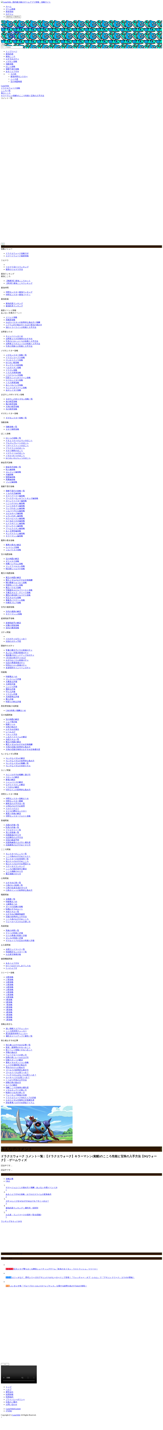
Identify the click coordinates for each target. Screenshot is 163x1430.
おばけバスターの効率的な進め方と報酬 (23, 322)
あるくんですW (12, 71)
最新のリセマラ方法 (14, 269)
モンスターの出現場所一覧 (17, 859)
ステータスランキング (15, 866)
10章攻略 (9, 997)
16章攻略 (9, 982)
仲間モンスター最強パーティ (18, 295)
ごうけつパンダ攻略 (14, 375)
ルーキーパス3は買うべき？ (18, 1077)
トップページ (11, 51)
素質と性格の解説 (13, 814)
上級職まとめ (11, 904)
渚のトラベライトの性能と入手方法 (21, 327)
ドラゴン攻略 (11, 370)
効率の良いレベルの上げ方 (17, 1057)
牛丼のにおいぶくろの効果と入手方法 (22, 341)
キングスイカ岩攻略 (14, 365)
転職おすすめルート (14, 909)
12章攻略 (9, 992)
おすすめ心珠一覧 (13, 883)
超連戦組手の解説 (13, 623)
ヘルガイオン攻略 (13, 368)
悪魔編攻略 (10, 479)
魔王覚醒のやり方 (13, 874)
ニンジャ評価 (11, 687)
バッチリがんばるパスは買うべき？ (21, 1075)
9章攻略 (9, 1000)
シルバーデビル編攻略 (15, 511)
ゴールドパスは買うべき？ (17, 1072)
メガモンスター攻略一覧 (16, 355)
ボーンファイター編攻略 (16, 501)
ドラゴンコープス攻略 (15, 358)
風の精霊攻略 (11, 404)
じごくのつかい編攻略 (15, 503)
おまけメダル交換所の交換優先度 (20, 1100)
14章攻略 (9, 987)
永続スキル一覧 (12, 739)
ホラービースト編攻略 (15, 518)
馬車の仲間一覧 (12, 930)
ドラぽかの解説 (12, 787)
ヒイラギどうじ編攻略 (15, 523)
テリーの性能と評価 (14, 933)
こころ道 (14, 79)
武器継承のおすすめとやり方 (18, 845)
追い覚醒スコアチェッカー (17, 1029)
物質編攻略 (10, 477)
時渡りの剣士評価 (13, 702)
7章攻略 (9, 1005)
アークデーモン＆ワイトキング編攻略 (22, 498)
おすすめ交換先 (12, 729)
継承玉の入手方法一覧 (15, 803)
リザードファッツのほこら (17, 446)
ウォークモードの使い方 (16, 1055)
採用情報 (9, 1394)
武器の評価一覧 (12, 825)
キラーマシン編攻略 (14, 536)
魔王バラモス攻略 (13, 588)
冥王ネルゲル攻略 (13, 598)
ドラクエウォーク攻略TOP (17, 253)
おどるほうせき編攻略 (15, 521)
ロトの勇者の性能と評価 (16, 935)
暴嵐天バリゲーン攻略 (15, 600)
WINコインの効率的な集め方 (18, 790)
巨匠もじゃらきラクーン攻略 (18, 378)
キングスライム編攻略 (15, 533)
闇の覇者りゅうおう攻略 (16, 583)
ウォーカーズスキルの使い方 (18, 922)
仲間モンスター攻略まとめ (17, 798)
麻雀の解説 (10, 780)
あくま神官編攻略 (13, 531)
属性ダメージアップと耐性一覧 (19, 1036)
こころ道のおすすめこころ (17, 919)
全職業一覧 (10, 899)
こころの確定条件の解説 (16, 869)
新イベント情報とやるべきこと (19, 1050)
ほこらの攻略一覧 (13, 438)
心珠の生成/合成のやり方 (16, 888)
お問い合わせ (11, 1404)
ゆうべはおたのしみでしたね (18, 966)
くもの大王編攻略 (13, 493)
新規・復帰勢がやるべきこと (18, 1047)
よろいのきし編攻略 (14, 516)
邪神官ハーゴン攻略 (14, 585)
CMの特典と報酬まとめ (16, 710)
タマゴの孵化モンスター (16, 811)
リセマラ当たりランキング (17, 267)
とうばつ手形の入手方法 (16, 1080)
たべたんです (11, 968)
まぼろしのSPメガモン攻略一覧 (19, 399)
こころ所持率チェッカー (16, 1031)
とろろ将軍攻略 (12, 383)
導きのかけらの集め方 (15, 1067)
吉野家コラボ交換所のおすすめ (19, 339)
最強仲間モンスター (19, 76)
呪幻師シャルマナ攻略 (15, 569)
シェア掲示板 (11, 722)
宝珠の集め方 (11, 727)
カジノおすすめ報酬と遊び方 (18, 775)
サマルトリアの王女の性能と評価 (20, 940)
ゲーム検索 (10, 9)
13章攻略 (9, 990)
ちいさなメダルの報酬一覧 (17, 763)
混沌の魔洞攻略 (12, 628)
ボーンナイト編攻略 (14, 526)
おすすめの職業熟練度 (15, 914)
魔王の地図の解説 (13, 578)
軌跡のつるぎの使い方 (15, 1093)
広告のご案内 (11, 1402)
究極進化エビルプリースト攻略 (19, 590)
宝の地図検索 (16, 81)
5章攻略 (9, 1010)
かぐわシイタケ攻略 (14, 380)
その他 (13, 74)
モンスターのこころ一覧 (16, 854)
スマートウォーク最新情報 (17, 256)
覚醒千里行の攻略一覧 (15, 491)
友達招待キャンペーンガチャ (18, 668)
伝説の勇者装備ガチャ (15, 663)
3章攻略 (9, 1015)
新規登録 (9, 12)
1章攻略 (9, 1020)
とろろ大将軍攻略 (13, 373)
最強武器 (9, 54)
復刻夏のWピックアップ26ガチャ (20, 655)
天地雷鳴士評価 (12, 697)
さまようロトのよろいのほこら (19, 441)
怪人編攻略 (10, 469)
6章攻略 (9, 1007)
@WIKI (9, 1411)
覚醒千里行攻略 (12, 69)
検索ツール (10, 724)
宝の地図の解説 (12, 559)
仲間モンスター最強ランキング (19, 292)
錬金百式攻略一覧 (13, 467)
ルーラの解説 (11, 1085)
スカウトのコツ (12, 809)
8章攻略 (9, 1002)
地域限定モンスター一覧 (16, 952)
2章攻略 (9, 1017)
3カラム (17, 17)
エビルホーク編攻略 (14, 513)
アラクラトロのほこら (15, 448)
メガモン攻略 (11, 61)
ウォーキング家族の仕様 (16, 1095)
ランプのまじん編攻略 (15, 508)
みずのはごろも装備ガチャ (17, 660)
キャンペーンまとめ (14, 336)
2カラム (9, 17)
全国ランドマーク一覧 (15, 949)
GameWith (16, 1415)
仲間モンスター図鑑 (14, 801)
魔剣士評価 (10, 689)
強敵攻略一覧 (11, 427)
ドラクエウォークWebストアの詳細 (21, 1098)
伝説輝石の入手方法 (14, 837)
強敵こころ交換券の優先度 (17, 1088)
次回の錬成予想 (12, 840)
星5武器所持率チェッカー (17, 1034)
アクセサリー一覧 (13, 830)
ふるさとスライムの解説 (16, 737)
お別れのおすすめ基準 (15, 806)
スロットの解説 (12, 777)
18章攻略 (9, 977)
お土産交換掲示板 (13, 954)
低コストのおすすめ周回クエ (18, 864)
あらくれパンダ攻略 (14, 385)
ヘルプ (8, 1389)
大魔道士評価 (11, 682)
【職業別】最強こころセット (18, 281)
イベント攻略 (11, 317)
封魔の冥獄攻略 (12, 625)
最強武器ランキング (14, 303)
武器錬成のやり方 (13, 835)
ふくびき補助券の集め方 (16, 1065)
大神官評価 (10, 684)
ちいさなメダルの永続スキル (18, 766)
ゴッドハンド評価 (13, 679)
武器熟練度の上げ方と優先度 (18, 842)
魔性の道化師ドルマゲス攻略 (18, 595)
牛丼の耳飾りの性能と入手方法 (19, 346)
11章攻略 (9, 995)
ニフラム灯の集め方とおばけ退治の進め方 (24, 325)
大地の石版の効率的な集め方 (18, 747)
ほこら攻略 (10, 66)
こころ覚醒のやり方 (14, 871)
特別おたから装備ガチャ (16, 665)
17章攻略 (9, 980)
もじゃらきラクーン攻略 (16, 388)
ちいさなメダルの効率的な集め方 (20, 761)
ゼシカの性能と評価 (14, 938)
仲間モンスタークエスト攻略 (18, 816)
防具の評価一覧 (12, 827)
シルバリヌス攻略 (13, 550)
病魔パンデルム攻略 (14, 564)
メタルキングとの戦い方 (16, 1090)
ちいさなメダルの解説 (15, 758)
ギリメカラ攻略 (12, 561)
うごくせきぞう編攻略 (15, 506)
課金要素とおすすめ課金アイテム (20, 1103)
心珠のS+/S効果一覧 (14, 885)
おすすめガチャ (12, 59)
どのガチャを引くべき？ (16, 639)
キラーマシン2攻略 (14, 614)
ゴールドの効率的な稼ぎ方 (17, 1070)
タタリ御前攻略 (12, 429)
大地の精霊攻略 (12, 406)
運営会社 (9, 1392)
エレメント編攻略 (13, 472)
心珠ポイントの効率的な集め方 (19, 890)
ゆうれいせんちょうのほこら (18, 458)
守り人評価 (10, 692)
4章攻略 (9, 1012)
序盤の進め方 (11, 1052)
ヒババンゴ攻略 (12, 547)
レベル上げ (10, 732)
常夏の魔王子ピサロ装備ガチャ (19, 650)
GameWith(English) (13, 1409)
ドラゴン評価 (11, 694)
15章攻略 (9, 985)
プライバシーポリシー (15, 1399)
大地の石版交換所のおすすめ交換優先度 (23, 749)
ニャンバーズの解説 (14, 782)
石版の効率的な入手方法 (16, 917)
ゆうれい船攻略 (12, 363)
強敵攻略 (9, 64)
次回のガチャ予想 (13, 641)
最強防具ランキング (14, 306)
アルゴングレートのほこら (17, 443)
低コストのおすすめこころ (17, 861)
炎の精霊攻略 (11, 401)
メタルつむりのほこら (15, 456)
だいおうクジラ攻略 (14, 360)
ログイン (9, 14)
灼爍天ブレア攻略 (13, 603)
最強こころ (10, 56)
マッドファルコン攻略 (15, 566)
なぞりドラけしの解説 (15, 785)
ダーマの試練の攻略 (14, 907)
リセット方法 (11, 734)
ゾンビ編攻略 (11, 482)
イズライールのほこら (15, 453)
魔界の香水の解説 (13, 545)
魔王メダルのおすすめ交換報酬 (19, 580)
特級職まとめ (11, 677)
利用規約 (9, 1397)
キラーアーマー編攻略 (15, 496)
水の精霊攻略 (11, 409)
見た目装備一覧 (12, 832)
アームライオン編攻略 (15, 528)
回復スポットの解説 (14, 1060)
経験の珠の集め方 (13, 1082)
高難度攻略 (10, 320)
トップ (8, 1387)
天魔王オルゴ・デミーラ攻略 (18, 593)
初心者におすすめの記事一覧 (18, 1045)
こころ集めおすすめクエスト (18, 856)
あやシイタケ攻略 (13, 390)
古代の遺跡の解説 (13, 611)
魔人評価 (9, 699)
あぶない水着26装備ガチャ (17, 653)
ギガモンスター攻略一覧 (16, 418)
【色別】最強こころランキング (19, 283)
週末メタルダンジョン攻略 (17, 1062)
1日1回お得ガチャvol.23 (16, 658)
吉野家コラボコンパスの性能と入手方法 (23, 344)
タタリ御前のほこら (14, 451)
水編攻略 (9, 474)
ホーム (8, 6)
